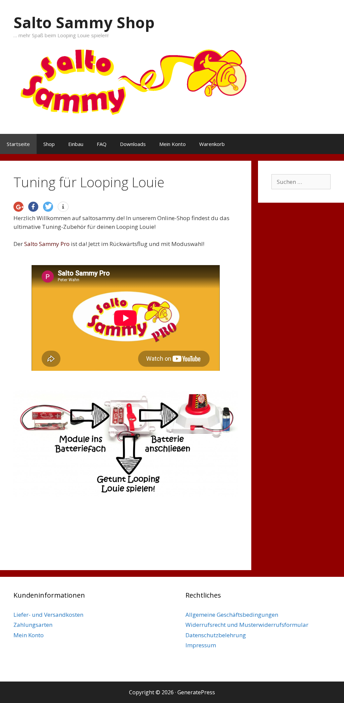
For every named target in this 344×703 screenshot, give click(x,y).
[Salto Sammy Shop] (172, 79)
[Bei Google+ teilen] (18, 207)
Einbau (75, 144)
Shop (49, 144)
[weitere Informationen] (63, 207)
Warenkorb (212, 144)
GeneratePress (196, 692)
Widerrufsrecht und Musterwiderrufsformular (246, 625)
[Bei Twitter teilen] (48, 207)
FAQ (101, 144)
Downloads (133, 144)
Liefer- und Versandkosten (48, 614)
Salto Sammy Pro (47, 244)
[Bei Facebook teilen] (33, 207)
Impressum (200, 645)
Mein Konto (172, 144)
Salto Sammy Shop (84, 22)
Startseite (18, 144)
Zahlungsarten (32, 625)
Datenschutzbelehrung (215, 635)
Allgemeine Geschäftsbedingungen (231, 614)
